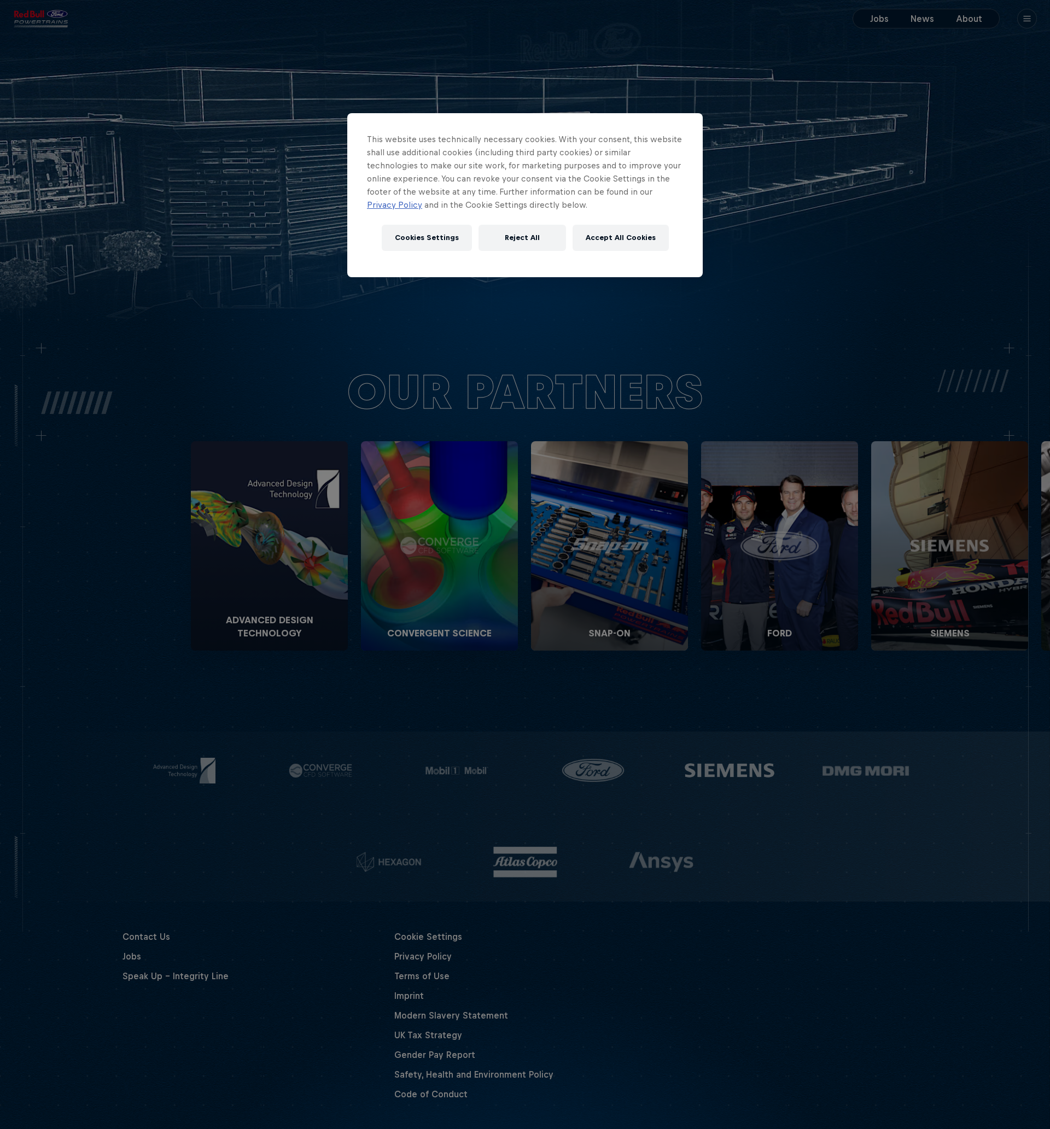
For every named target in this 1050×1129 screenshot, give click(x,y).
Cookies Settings (427, 237)
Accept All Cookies (621, 237)
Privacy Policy (394, 204)
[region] (525, 195)
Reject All (522, 237)
